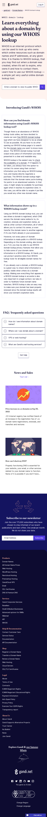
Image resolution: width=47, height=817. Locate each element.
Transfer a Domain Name (11, 655)
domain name (16, 148)
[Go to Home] (13, 4)
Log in (40, 4)
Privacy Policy (7, 703)
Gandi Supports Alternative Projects (16, 722)
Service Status (8, 636)
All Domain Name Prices (11, 565)
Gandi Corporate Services (12, 602)
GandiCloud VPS (8, 582)
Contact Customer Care (11, 632)
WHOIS (5, 623)
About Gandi (7, 719)
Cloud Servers (7, 666)
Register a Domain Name (11, 652)
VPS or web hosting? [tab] (17, 337)
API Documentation (9, 642)
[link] (12, 781)
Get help (23, 355)
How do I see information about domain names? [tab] (25, 322)
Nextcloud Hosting (9, 575)
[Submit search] (42, 87)
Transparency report (10, 710)
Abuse (4, 679)
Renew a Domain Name (11, 659)
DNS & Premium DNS (10, 593)
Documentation (8, 639)
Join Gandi (6, 736)
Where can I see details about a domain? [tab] (25, 331)
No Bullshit (6, 729)
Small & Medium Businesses (12, 609)
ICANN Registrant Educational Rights (16, 692)
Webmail (5, 616)
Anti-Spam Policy (8, 699)
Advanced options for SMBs (13, 612)
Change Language (23, 806)
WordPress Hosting (9, 572)
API (3, 619)
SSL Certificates (8, 589)
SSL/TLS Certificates (10, 669)
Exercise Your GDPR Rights (12, 706)
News (4, 733)
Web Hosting (7, 568)
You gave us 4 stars (23, 785)
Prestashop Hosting (9, 579)
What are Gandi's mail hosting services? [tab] (25, 344)
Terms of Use (7, 682)
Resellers (5, 605)
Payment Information (10, 696)
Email (4, 586)
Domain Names (17, 10)
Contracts (6, 685)
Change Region (22, 803)
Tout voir (23, 377)
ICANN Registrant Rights (11, 689)
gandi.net (7, 10)
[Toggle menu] (3, 4)
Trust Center (7, 726)
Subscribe (39, 538)
